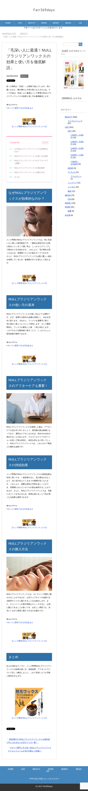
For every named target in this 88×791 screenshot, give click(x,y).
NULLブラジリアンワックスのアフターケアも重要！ (31, 162)
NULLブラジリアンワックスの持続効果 (29, 168)
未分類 (67, 215)
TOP (10, 34)
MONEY (56, 23)
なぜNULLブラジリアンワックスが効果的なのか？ (31, 150)
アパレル (71, 172)
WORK (44, 23)
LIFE (20, 23)
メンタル (71, 187)
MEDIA (68, 23)
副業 (69, 211)
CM (80, 23)
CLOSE (45, 142)
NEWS (70, 168)
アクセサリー (76, 176)
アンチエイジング (75, 121)
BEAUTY (32, 23)
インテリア (72, 183)
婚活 (69, 191)
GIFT (70, 131)
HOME (8, 23)
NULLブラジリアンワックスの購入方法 (29, 172)
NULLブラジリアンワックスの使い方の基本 (31, 156)
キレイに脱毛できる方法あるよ (20, 108)
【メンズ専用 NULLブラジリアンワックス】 (29, 127)
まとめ (17, 177)
